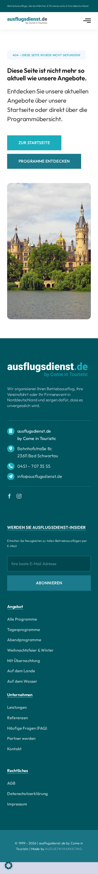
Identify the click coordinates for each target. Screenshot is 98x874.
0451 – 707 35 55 (33, 466)
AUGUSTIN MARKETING (63, 849)
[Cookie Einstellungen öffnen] (8, 867)
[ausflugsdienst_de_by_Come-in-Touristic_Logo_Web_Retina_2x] (47, 363)
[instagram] (19, 496)
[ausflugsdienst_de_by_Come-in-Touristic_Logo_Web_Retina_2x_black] (27, 18)
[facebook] (9, 496)
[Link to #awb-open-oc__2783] (87, 20)
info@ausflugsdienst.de (39, 476)
